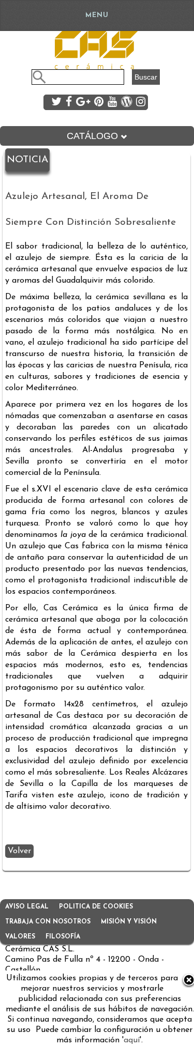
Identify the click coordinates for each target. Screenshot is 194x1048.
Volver (19, 851)
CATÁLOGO (94, 136)
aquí (132, 1040)
